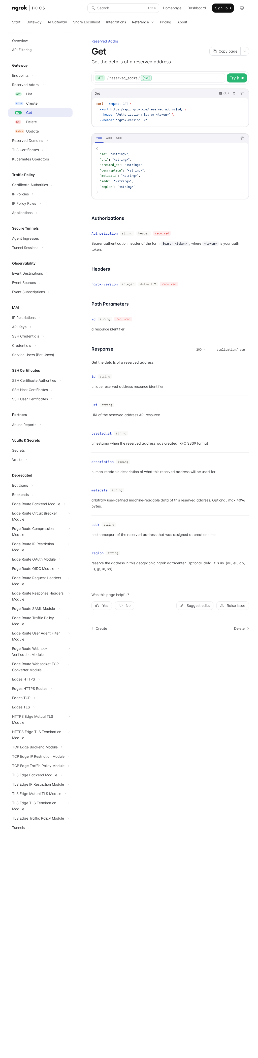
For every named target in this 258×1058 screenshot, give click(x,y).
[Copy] (220, 78)
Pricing (165, 22)
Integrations (116, 22)
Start (16, 22)
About (182, 22)
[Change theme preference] (242, 8)
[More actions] (244, 51)
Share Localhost (86, 22)
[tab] (99, 138)
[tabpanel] (170, 170)
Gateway (34, 22)
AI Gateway (57, 22)
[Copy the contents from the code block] (242, 93)
